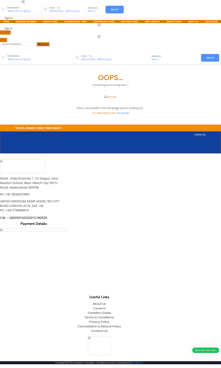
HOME (6, 21)
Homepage (122, 113)
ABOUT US (193, 21)
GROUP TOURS (50, 21)
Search (114, 9)
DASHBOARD (211, 21)
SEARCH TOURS (174, 21)
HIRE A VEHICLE (152, 21)
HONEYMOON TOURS (104, 21)
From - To (54, 7)
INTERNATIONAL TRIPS (75, 21)
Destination (13, 7)
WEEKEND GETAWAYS (26, 21)
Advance (92, 7)
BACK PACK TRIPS (129, 21)
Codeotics (138, 362)
